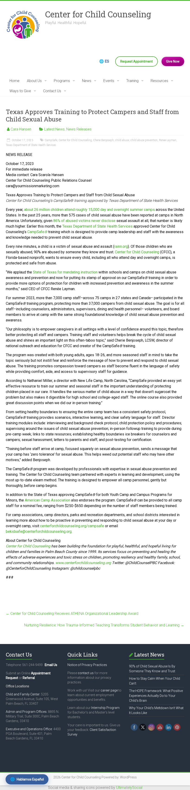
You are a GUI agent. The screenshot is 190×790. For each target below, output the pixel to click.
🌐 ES (104, 61)
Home (14, 81)
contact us (86, 673)
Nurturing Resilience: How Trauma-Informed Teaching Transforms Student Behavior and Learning (104, 625)
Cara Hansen (21, 129)
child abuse (122, 140)
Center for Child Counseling (98, 14)
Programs (62, 81)
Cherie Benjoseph (103, 140)
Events (108, 81)
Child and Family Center (23, 694)
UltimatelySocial (129, 787)
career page (109, 690)
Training (132, 81)
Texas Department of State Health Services (31, 145)
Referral (29, 678)
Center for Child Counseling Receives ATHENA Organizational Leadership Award (72, 613)
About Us (34, 81)
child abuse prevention (144, 140)
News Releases (79, 129)
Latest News (54, 129)
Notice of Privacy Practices (87, 665)
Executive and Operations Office (29, 729)
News (86, 81)
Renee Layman (167, 140)
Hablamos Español (27, 779)
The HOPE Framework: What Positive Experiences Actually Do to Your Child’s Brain (156, 695)
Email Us (51, 665)
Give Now (173, 61)
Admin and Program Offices (26, 712)
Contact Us (52, 91)
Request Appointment (136, 61)
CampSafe (51, 140)
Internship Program (105, 708)
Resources (159, 81)
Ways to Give (20, 91)
